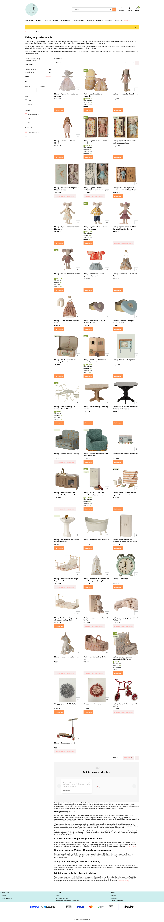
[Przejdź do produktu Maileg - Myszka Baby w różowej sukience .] (67, 80)
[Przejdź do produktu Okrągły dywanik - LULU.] (97, 690)
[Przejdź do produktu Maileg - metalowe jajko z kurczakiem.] (97, 80)
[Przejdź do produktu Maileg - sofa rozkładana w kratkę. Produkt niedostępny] (67, 440)
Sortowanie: (58, 58)
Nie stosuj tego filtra (34, 114)
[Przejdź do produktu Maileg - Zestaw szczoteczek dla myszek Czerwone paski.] (126, 479)
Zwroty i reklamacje (117, 900)
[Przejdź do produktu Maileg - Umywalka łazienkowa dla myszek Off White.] (67, 526)
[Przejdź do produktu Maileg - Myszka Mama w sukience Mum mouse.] (67, 213)
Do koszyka (59, 110)
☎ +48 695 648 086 (62, 898)
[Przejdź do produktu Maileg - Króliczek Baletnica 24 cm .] (126, 80)
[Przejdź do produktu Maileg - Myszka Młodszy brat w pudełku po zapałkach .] (126, 127)
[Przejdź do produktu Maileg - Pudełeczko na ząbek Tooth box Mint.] (126, 307)
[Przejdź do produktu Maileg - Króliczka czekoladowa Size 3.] (67, 127)
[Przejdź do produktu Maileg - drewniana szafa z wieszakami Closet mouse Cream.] (126, 526)
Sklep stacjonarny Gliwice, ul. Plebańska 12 (68, 900)
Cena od (27, 86)
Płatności (114, 898)
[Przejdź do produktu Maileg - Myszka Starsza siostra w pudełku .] (97, 127)
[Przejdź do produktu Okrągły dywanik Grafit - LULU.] (67, 690)
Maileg (30, 104)
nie (29, 122)
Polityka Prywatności (6, 898)
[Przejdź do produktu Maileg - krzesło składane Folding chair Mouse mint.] (97, 440)
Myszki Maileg (38, 72)
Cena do (42, 86)
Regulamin (3, 895)
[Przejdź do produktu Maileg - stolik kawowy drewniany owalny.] (97, 393)
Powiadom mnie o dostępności (65, 196)
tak (29, 118)
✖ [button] (135, 27)
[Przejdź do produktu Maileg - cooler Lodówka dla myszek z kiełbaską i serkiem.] (97, 479)
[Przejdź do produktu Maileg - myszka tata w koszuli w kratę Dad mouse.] (97, 213)
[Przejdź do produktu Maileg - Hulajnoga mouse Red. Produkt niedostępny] (67, 729)
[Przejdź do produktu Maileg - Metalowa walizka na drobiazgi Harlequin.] (67, 346)
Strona (126, 63)
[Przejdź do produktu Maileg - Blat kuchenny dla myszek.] (126, 440)
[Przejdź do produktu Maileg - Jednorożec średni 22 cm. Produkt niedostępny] (67, 643)
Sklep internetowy (81, 919)
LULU (29, 100)
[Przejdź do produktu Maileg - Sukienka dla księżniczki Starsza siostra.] (126, 260)
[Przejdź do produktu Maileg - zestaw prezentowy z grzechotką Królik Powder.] (126, 643)
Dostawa (113, 895)
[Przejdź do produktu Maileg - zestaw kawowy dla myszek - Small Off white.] (67, 393)
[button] (114, 9)
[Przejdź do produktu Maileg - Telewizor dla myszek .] (126, 346)
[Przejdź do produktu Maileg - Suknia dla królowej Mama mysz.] (67, 307)
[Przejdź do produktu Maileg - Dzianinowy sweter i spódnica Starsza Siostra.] (97, 260)
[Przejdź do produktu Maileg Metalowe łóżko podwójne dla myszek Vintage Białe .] (67, 604)
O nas (57, 895)
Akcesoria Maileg (38, 69)
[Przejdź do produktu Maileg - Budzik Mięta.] (126, 565)
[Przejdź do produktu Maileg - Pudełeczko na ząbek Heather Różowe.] (97, 307)
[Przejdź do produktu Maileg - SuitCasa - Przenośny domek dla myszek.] (97, 346)
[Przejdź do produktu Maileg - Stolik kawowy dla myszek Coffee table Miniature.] (126, 393)
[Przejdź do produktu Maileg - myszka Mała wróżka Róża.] (67, 260)
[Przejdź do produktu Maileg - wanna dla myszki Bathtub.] (97, 526)
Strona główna (29, 32)
